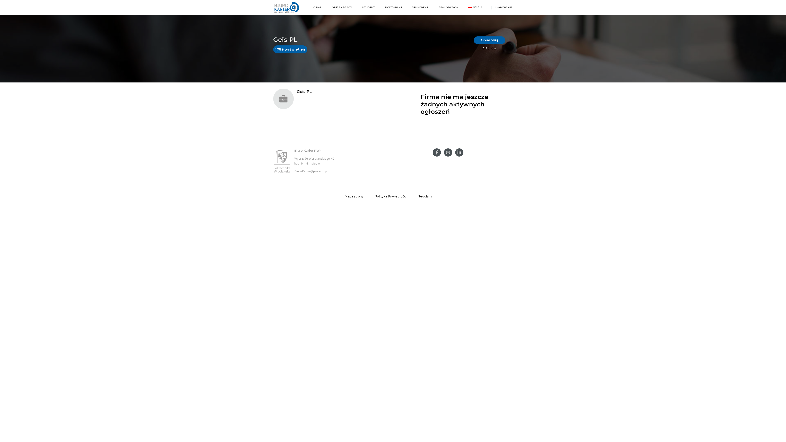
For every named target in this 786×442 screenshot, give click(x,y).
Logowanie (503, 7)
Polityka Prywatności (391, 196)
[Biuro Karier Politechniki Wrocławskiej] (286, 7)
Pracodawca (448, 7)
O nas (317, 7)
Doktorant (394, 7)
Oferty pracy (342, 7)
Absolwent (420, 7)
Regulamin (426, 196)
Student (368, 7)
